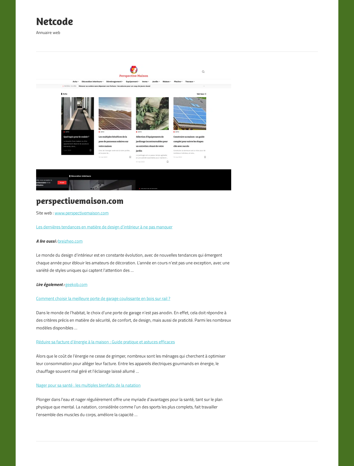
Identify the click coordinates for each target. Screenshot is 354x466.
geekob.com (76, 284)
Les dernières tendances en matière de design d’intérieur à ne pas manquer (104, 227)
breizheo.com (70, 241)
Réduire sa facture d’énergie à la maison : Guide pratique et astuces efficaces (105, 342)
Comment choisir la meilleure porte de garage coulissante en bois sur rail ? (103, 298)
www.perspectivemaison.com (82, 213)
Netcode (54, 21)
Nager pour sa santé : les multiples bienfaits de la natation (88, 385)
